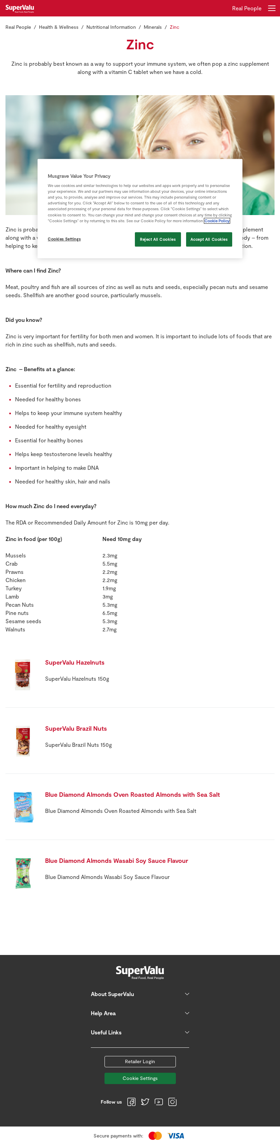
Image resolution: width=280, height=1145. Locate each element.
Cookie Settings (140, 1078)
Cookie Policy (217, 220)
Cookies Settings (64, 239)
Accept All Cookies (209, 239)
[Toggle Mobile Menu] (272, 8)
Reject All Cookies (158, 239)
